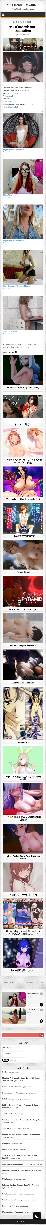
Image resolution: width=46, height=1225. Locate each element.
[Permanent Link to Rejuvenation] (23, 713)
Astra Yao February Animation (23, 28)
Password (6, 1053)
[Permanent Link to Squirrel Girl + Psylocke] (23, 665)
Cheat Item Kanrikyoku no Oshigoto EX (17, 1170)
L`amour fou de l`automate (12, 1212)
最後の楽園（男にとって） (23, 970)
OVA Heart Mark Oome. (11, 1200)
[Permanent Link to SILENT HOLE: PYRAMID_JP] (23, 591)
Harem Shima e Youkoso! (12, 1087)
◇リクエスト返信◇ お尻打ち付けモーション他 (23, 777)
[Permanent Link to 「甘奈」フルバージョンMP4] (23, 877)
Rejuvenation (23, 741)
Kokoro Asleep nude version (23, 645)
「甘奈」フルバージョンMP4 (23, 894)
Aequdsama (13, 93)
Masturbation (8, 347)
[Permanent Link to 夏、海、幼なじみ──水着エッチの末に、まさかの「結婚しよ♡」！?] (23, 914)
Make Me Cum (9, 195)
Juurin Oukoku (8, 1114)
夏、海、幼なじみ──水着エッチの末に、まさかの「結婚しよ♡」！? (23, 932)
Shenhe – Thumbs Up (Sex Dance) (23, 387)
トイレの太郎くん (23, 424)
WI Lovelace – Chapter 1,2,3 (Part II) (23, 499)
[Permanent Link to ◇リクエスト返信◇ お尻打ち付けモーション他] (23, 760)
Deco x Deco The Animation (13, 1093)
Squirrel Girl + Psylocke (23, 682)
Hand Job (32, 344)
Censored (27, 398)
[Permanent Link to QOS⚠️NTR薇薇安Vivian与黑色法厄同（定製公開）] (23, 799)
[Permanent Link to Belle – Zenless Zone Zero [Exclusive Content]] (23, 839)
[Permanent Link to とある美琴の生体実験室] (23, 518)
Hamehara (6, 1143)
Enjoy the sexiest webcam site (10, 47)
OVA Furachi (7, 1179)
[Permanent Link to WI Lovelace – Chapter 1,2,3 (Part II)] (23, 481)
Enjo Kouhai (7, 1149)
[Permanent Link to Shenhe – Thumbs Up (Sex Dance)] (23, 370)
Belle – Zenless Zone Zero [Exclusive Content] (23, 857)
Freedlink (14, 107)
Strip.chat (6, 49)
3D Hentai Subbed (23, 905)
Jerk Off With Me (10, 332)
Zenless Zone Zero (22, 347)
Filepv (5, 107)
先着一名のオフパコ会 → (36, 982)
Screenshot (7, 102)
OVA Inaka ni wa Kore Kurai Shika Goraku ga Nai (21, 1120)
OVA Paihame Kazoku (10, 1194)
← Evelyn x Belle (7, 982)
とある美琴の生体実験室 (23, 535)
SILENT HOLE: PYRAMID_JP (23, 609)
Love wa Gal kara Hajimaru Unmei (15, 1164)
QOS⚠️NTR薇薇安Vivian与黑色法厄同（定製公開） (23, 818)
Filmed (24, 344)
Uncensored (27, 22)
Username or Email (10, 1047)
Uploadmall (32, 104)
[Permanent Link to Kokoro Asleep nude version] (23, 628)
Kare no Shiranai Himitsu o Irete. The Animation (21, 1135)
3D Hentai (18, 22)
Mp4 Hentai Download (23, 5)
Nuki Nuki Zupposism (10, 1099)
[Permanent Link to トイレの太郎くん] (23, 407)
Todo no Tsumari (9, 1128)
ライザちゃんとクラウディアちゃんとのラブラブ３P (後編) (23, 461)
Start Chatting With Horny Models (31, 47)
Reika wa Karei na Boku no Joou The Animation (21, 1185)
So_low (5, 1072)
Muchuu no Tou (8, 1206)
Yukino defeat (23, 571)
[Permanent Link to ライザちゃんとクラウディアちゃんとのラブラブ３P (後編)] (23, 442)
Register (13, 1060)
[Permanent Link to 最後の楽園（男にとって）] (23, 953)
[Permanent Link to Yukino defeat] (23, 555)
